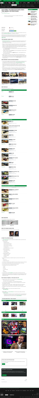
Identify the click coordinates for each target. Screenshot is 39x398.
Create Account (9, 0)
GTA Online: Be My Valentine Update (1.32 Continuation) (34, 12)
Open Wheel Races (5, 289)
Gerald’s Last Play (5, 292)
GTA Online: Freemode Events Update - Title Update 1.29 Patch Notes (34, 17)
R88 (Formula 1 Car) (14, 176)
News (8, 390)
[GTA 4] (20, 3)
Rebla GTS (13, 105)
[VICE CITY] (28, 3)
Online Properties (3, 7)
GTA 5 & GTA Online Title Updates (6, 13)
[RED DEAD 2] (13, 3)
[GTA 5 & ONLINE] (17, 3)
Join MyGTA (36, 0)
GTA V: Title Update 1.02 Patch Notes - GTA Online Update (34, 24)
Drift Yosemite (13, 157)
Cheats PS (24, 6)
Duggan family (4, 37)
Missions (8, 6)
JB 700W (13, 130)
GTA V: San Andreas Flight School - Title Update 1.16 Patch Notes (34, 19)
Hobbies (16, 6)
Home (6, 390)
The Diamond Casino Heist (7, 33)
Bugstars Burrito (14, 198)
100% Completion (3, 6)
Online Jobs (32, 6)
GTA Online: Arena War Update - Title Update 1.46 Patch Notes (34, 14)
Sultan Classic (12, 144)
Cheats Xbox (28, 6)
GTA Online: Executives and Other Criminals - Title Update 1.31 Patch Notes (34, 22)
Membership (14, 0)
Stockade (12, 212)
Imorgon (12, 139)
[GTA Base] (2, 3)
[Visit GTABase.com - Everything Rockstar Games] (6, 395)
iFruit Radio (11, 272)
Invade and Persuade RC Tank (14, 125)
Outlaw (12, 148)
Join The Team (4, 375)
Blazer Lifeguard (13, 189)
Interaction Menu (20, 279)
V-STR (11, 153)
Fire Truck (12, 203)
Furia (11, 121)
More (33, 390)
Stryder (12, 180)
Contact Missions (11, 291)
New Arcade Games (5, 239)
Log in (5, 0)
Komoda (12, 100)
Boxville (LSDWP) (13, 194)
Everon (11, 96)
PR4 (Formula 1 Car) (14, 171)
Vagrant (12, 114)
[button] (14, 298)
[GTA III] (32, 3)
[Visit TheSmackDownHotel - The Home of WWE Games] (2, 395)
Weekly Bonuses (9, 7)
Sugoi (11, 162)
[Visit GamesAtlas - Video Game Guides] (12, 395)
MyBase (1, 0)
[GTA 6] (9, 3)
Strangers (12, 6)
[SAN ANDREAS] (24, 3)
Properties (20, 6)
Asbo (11, 91)
